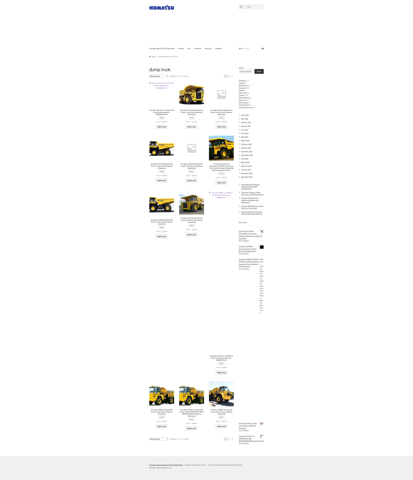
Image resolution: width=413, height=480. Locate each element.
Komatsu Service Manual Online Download (165, 465)
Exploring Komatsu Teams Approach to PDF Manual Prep (252, 193)
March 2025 (245, 140)
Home (154, 56)
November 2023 (247, 177)
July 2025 (244, 130)
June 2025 (245, 133)
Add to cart (162, 127)
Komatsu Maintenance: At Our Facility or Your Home (252, 207)
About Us (208, 48)
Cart (188, 48)
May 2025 (244, 137)
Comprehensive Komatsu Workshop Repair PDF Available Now (250, 186)
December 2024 (246, 151)
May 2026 (244, 119)
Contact (181, 48)
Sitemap (218, 48)
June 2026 (245, 115)
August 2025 (245, 126)
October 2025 (246, 122)
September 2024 (247, 155)
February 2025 (246, 144)
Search (241, 68)
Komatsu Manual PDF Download (161, 48)
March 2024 (245, 162)
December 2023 (246, 173)
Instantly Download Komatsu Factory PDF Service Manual (252, 213)
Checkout (197, 48)
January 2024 (246, 169)
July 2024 (244, 159)
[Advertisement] (206, 28)
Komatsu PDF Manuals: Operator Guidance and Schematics (249, 200)
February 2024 (246, 166)
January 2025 (246, 148)
